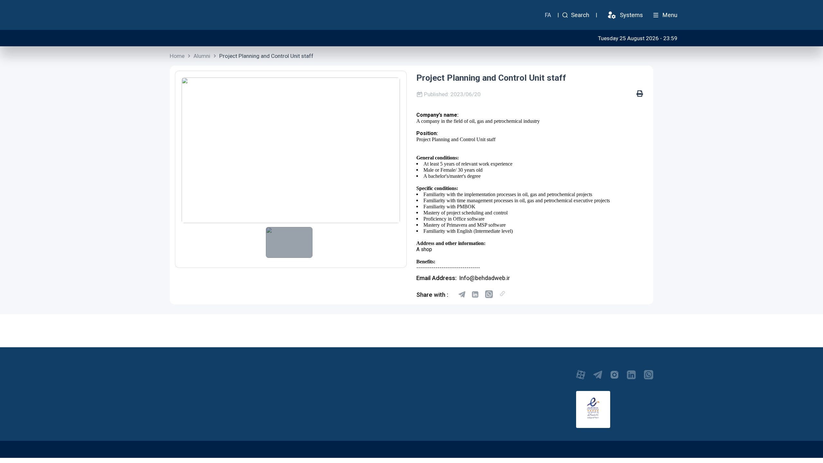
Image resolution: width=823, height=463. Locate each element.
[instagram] (614, 378)
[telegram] (462, 294)
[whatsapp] (489, 294)
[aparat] (580, 378)
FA (548, 15)
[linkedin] (475, 294)
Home (177, 56)
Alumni (202, 56)
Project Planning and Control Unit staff (266, 56)
